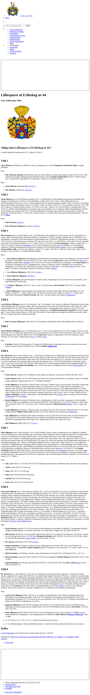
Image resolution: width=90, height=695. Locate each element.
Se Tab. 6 (36, 226)
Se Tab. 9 (35, 542)
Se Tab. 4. (38, 272)
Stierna (63, 247)
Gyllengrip (63, 450)
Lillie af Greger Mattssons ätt (21, 521)
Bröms (24, 396)
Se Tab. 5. (31, 276)
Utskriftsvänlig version (17, 35)
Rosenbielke (78, 365)
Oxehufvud (27, 245)
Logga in (13, 53)
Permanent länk (15, 37)
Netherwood (73, 412)
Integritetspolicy (10, 684)
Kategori (4, 639)
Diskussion (13, 47)
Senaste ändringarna (17, 41)
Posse (62, 586)
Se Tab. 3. (20, 222)
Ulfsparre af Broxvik (75, 614)
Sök (28, 25)
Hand (60, 394)
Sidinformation (15, 39)
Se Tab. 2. (32, 186)
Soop (85, 450)
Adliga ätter (9, 642)
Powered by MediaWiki (13, 692)
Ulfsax (7, 215)
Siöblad (26, 262)
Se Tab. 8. (28, 190)
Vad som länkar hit (16, 30)
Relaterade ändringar (17, 32)
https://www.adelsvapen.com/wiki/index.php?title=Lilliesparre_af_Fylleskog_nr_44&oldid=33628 (45, 637)
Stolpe (71, 266)
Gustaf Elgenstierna (7, 633)
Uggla (44, 337)
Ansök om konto (15, 51)
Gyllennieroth (70, 295)
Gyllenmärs (10, 396)
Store (82, 260)
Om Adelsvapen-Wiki (12, 686)
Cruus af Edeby (30, 538)
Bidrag (12, 49)
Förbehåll (8, 688)
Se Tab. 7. (34, 423)
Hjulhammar (52, 346)
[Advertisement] (45, 75)
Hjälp (12, 43)
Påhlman (8, 287)
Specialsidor (14, 33)
